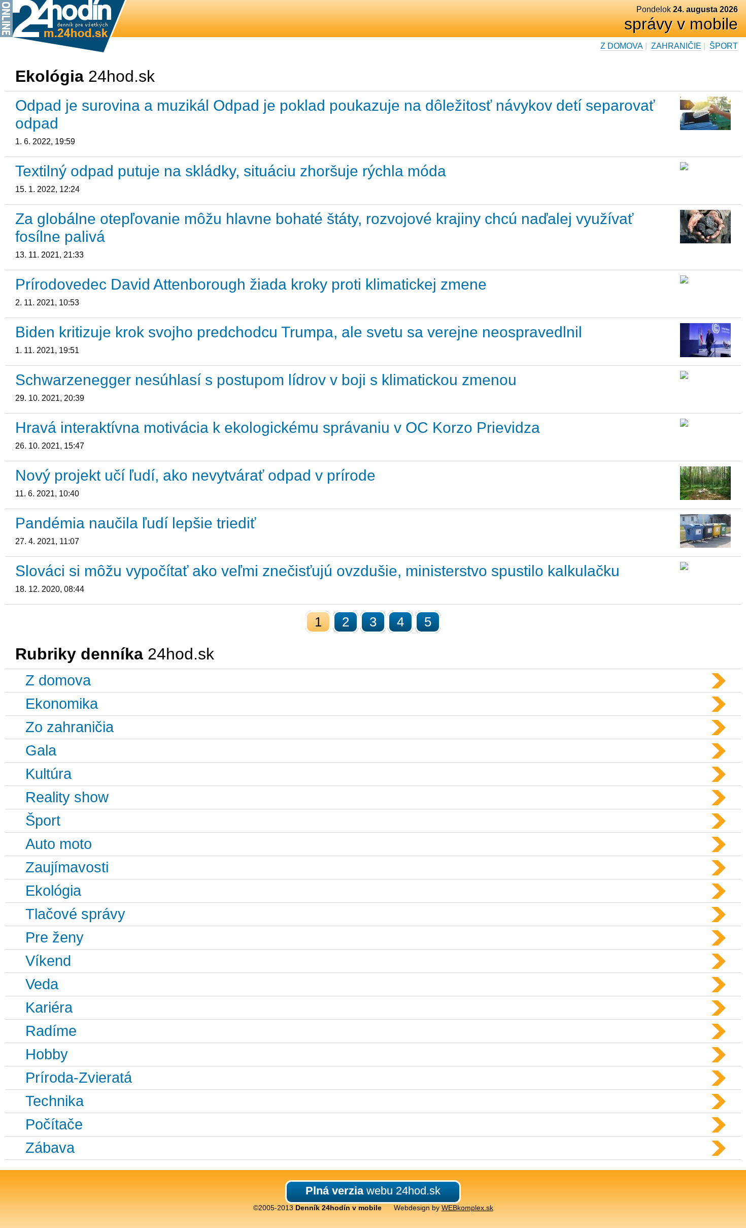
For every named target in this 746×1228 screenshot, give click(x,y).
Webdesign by (443, 1208)
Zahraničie (676, 46)
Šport (723, 46)
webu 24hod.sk (373, 1190)
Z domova (621, 46)
